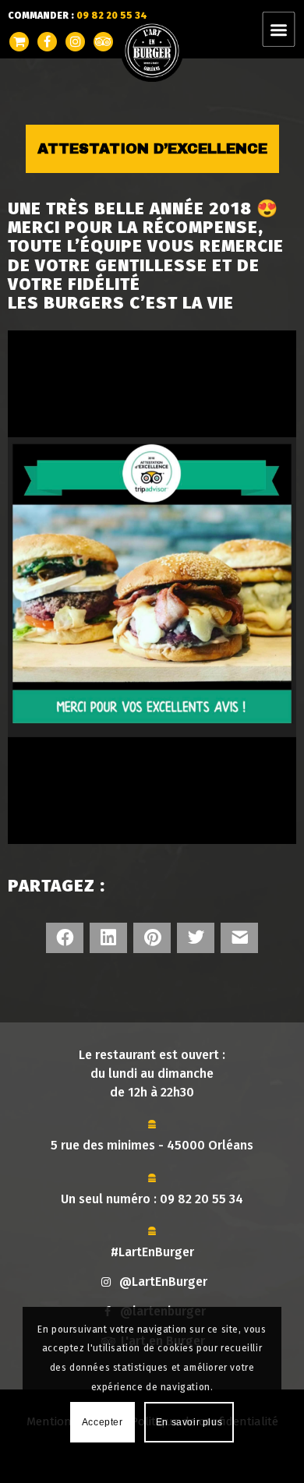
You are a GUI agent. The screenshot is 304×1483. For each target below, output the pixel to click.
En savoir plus (189, 1422)
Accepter (102, 1422)
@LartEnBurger (163, 1281)
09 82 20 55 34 (201, 1199)
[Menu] (288, 29)
